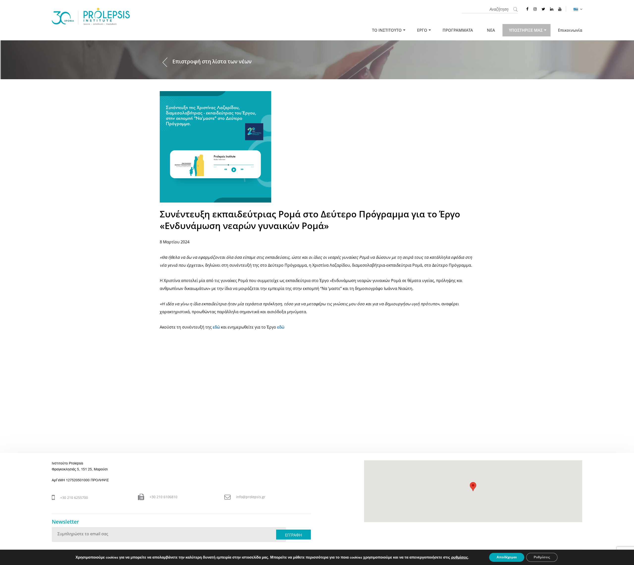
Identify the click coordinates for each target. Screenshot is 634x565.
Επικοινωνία (570, 30)
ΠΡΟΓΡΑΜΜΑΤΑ (458, 30)
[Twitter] (543, 9)
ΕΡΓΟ (422, 30)
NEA (491, 30)
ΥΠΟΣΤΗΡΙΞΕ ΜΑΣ (526, 30)
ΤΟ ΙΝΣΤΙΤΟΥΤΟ (387, 30)
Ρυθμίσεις (542, 557)
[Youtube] (559, 9)
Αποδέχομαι (507, 557)
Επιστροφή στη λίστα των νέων (212, 61)
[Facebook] (527, 9)
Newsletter (65, 522)
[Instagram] (535, 9)
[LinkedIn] (551, 9)
